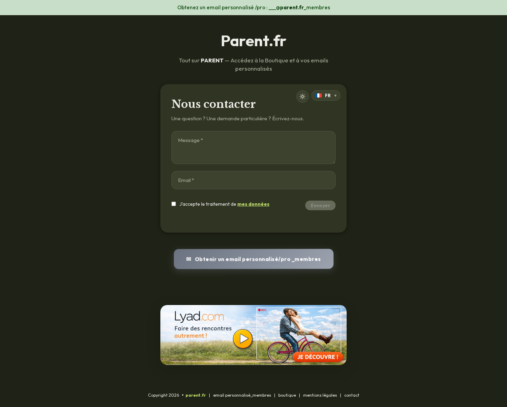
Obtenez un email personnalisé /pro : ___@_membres (253, 7)
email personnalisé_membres (242, 395)
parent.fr (196, 395)
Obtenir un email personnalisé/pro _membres (258, 258)
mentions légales (320, 395)
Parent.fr (254, 40)
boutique (287, 395)
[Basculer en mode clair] (302, 96)
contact (351, 395)
